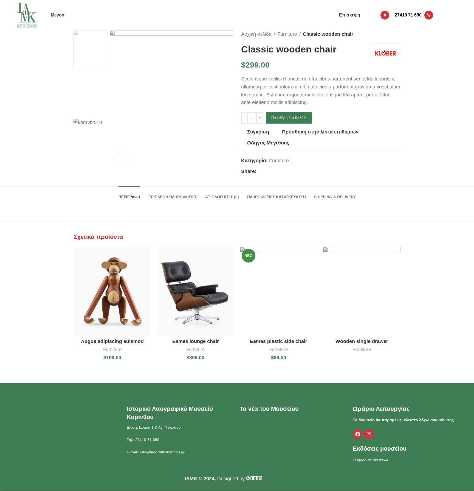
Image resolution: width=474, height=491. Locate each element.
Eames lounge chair (195, 341)
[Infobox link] (377, 15)
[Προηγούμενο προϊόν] (387, 34)
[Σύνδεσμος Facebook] (442, 15)
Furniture (287, 34)
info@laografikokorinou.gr (162, 452)
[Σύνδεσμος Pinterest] (272, 171)
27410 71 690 (146, 439)
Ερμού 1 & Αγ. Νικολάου (160, 427)
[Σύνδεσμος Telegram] (285, 171)
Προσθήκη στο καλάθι (288, 118)
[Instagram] (369, 434)
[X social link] (266, 171)
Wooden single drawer (361, 341)
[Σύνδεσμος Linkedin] (278, 171)
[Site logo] (27, 15)
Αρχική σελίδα (256, 34)
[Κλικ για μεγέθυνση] (121, 160)
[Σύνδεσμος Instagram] (448, 15)
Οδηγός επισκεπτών (370, 460)
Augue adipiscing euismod (112, 341)
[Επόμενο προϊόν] (397, 34)
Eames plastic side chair (278, 341)
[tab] (129, 194)
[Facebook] (358, 434)
